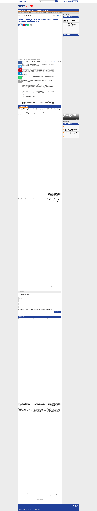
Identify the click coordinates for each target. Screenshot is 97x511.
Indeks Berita (37, 509)
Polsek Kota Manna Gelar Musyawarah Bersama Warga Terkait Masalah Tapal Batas (29, 102)
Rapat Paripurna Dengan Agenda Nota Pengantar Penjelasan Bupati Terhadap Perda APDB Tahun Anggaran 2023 (54, 494)
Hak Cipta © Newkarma (22, 509)
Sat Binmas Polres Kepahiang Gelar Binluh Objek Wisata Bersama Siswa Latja (47, 102)
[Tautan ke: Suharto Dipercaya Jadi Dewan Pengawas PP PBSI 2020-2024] (71, 78)
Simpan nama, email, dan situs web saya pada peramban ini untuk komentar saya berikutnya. (36, 309)
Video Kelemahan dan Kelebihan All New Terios (69, 20)
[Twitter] (58, 15)
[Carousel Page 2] (76, 119)
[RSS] (60, 15)
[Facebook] (57, 15)
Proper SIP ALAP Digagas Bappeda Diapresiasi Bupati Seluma (24, 113)
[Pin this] (24, 25)
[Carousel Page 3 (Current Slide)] (77, 119)
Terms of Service (31, 509)
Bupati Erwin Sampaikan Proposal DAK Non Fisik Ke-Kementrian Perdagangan (24, 283)
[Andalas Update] (27, 5)
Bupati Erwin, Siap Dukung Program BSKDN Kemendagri (39, 404)
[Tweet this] (22, 25)
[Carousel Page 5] (78, 119)
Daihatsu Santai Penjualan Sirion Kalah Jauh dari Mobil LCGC (73, 30)
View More (40, 499)
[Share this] (19, 25)
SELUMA (24, 23)
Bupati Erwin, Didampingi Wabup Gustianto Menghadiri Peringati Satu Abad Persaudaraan (54, 194)
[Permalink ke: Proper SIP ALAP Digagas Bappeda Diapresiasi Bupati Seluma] (25, 109)
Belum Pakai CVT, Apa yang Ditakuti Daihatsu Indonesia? (73, 24)
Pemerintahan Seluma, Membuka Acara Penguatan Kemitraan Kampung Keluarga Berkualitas (40, 283)
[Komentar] (31, 25)
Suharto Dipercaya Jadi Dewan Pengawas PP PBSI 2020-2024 (70, 117)
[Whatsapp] (28, 25)
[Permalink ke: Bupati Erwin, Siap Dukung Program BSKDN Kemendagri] (40, 109)
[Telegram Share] (26, 25)
